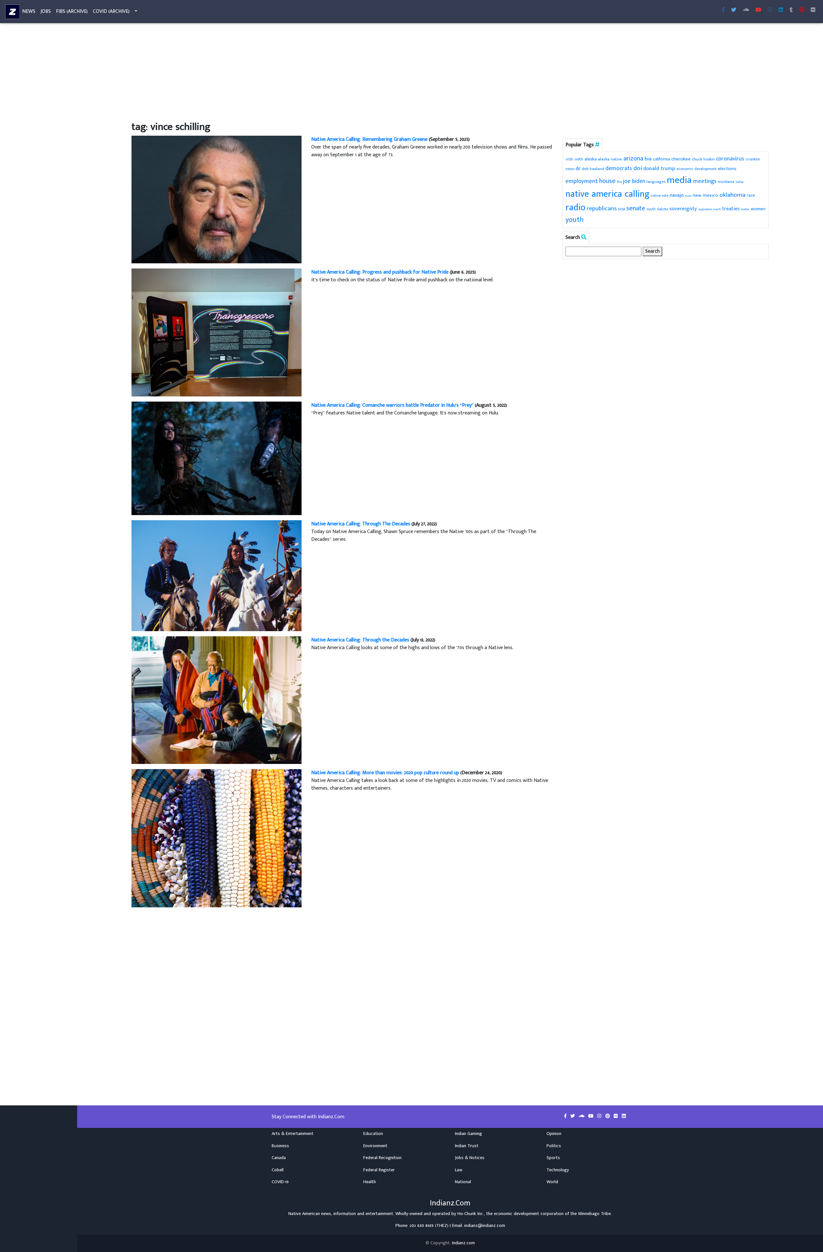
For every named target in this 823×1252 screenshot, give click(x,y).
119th (578, 159)
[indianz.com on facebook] (566, 1116)
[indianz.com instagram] (770, 10)
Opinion (554, 1134)
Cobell (278, 1170)
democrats (618, 168)
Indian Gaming (468, 1134)
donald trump (659, 168)
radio (575, 207)
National (463, 1182)
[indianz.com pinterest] (802, 10)
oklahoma (732, 195)
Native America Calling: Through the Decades (360, 640)
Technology (558, 1170)
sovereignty (683, 208)
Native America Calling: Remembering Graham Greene (369, 139)
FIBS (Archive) (72, 11)
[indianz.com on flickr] (813, 10)
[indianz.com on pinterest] (608, 1116)
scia (621, 209)
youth (574, 220)
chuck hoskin (703, 159)
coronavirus (730, 159)
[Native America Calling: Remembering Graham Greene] (216, 199)
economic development (696, 169)
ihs (619, 181)
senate (635, 208)
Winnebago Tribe (594, 1214)
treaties (731, 208)
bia (648, 158)
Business (280, 1146)
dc (578, 168)
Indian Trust (466, 1146)
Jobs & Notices (469, 1158)
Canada (279, 1158)
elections (727, 169)
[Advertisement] (324, 73)
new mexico (705, 195)
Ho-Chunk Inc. (470, 1214)
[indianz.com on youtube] (758, 10)
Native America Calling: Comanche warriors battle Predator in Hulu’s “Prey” (392, 405)
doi (637, 168)
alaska (590, 159)
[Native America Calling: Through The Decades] (216, 575)
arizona (633, 158)
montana (726, 181)
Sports (553, 1158)
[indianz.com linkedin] (781, 10)
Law (458, 1170)
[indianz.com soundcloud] (746, 10)
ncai (688, 196)
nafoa (740, 182)
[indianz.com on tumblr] (791, 10)
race (751, 195)
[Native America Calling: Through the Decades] (216, 699)
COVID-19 (280, 1182)
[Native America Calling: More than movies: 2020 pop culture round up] (216, 838)
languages (656, 181)
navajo (677, 195)
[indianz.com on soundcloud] (582, 1116)
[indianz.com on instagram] (600, 1116)
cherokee (681, 159)
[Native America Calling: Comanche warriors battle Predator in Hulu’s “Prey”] (216, 458)
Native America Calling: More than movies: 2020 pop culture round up (385, 772)
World (552, 1182)
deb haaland (593, 169)
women (758, 209)
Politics (554, 1146)
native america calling (607, 194)
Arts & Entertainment (292, 1134)
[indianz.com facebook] (723, 10)
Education (373, 1134)
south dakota (657, 209)
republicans (602, 208)
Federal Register (379, 1170)
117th (569, 159)
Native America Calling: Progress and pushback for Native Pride (379, 272)
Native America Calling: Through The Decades (360, 524)
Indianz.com (463, 1243)
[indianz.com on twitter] (573, 1116)
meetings (705, 181)
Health (369, 1182)
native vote (659, 196)
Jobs (46, 11)
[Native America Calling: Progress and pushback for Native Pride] (216, 332)
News (28, 11)
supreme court (709, 209)
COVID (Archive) (111, 11)
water (745, 209)
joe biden (634, 181)
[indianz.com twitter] (733, 10)
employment (581, 181)
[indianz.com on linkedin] (624, 1116)
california (661, 159)
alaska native (610, 159)
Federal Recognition (382, 1158)
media (679, 180)
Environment (375, 1146)
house (607, 181)
